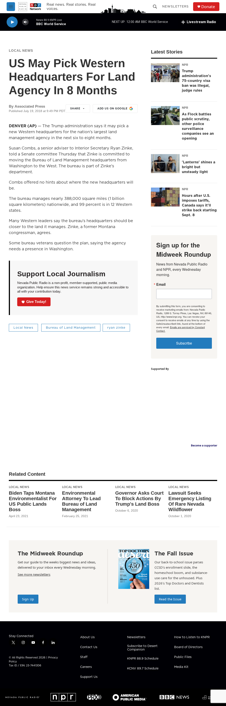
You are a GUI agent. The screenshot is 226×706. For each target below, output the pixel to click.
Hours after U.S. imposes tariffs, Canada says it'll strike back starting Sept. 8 (199, 205)
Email (161, 284)
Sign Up (28, 599)
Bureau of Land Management (71, 327)
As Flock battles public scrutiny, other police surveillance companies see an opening (198, 126)
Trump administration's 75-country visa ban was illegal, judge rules (196, 80)
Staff (83, 657)
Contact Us (88, 647)
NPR (185, 65)
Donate (208, 6)
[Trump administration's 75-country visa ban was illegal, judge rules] (165, 72)
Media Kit (181, 667)
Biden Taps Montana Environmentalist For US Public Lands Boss (33, 501)
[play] (12, 22)
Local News (21, 50)
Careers (86, 667)
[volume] (25, 22)
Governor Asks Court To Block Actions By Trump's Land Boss (139, 498)
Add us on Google (112, 108)
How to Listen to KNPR (192, 637)
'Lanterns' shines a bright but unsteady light (198, 167)
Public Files (183, 657)
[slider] (32, 22)
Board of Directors (188, 647)
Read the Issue (170, 599)
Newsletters (175, 6)
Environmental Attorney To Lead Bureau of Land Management (81, 501)
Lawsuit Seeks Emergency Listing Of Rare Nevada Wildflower (189, 501)
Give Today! (36, 302)
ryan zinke (116, 327)
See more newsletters (34, 574)
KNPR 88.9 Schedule (142, 658)
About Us (87, 637)
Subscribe (184, 343)
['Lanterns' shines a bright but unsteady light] (165, 163)
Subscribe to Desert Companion (142, 647)
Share (75, 108)
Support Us (89, 677)
